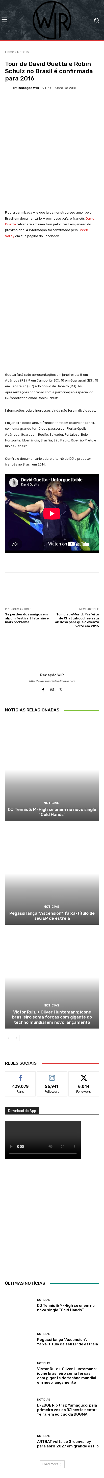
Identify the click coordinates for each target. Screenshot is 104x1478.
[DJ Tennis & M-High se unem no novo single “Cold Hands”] (52, 769)
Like (20, 1075)
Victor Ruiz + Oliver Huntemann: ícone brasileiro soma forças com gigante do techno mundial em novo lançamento (52, 1017)
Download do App (22, 1111)
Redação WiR (28, 87)
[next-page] (16, 1038)
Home (9, 52)
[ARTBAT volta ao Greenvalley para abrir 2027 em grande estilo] (19, 1441)
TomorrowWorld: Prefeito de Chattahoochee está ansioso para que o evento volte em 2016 (77, 620)
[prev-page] (8, 1038)
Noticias (23, 52)
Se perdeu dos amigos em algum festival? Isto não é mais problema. (27, 618)
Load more (50, 1464)
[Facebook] (43, 688)
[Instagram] (52, 688)
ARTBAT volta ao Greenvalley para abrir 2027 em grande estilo (68, 1443)
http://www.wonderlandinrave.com (52, 681)
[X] (61, 688)
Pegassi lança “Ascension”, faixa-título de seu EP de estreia (52, 916)
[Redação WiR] (9, 87)
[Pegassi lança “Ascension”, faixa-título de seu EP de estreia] (52, 873)
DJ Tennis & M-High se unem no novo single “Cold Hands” (52, 812)
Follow (52, 1075)
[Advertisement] (52, 1218)
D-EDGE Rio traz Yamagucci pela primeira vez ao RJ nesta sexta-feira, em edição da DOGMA (67, 1410)
